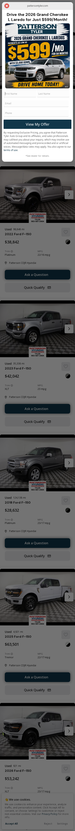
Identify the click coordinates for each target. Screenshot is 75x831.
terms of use (11, 150)
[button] (6, 5)
